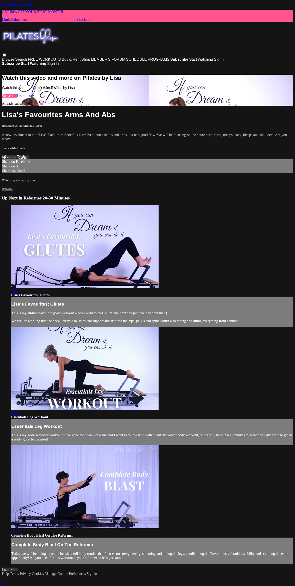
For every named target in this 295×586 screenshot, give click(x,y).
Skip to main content (17, 4)
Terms (15, 574)
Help (6, 574)
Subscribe (9, 96)
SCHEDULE (136, 59)
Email (25, 157)
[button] (4, 55)
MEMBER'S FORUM (108, 59)
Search (21, 59)
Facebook (9, 157)
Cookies (38, 574)
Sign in (219, 59)
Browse (8, 59)
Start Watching (201, 59)
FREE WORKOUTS (44, 59)
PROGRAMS (158, 59)
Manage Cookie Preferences (66, 574)
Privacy (26, 574)
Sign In (53, 63)
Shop (85, 59)
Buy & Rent (71, 59)
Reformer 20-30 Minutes (18, 126)
